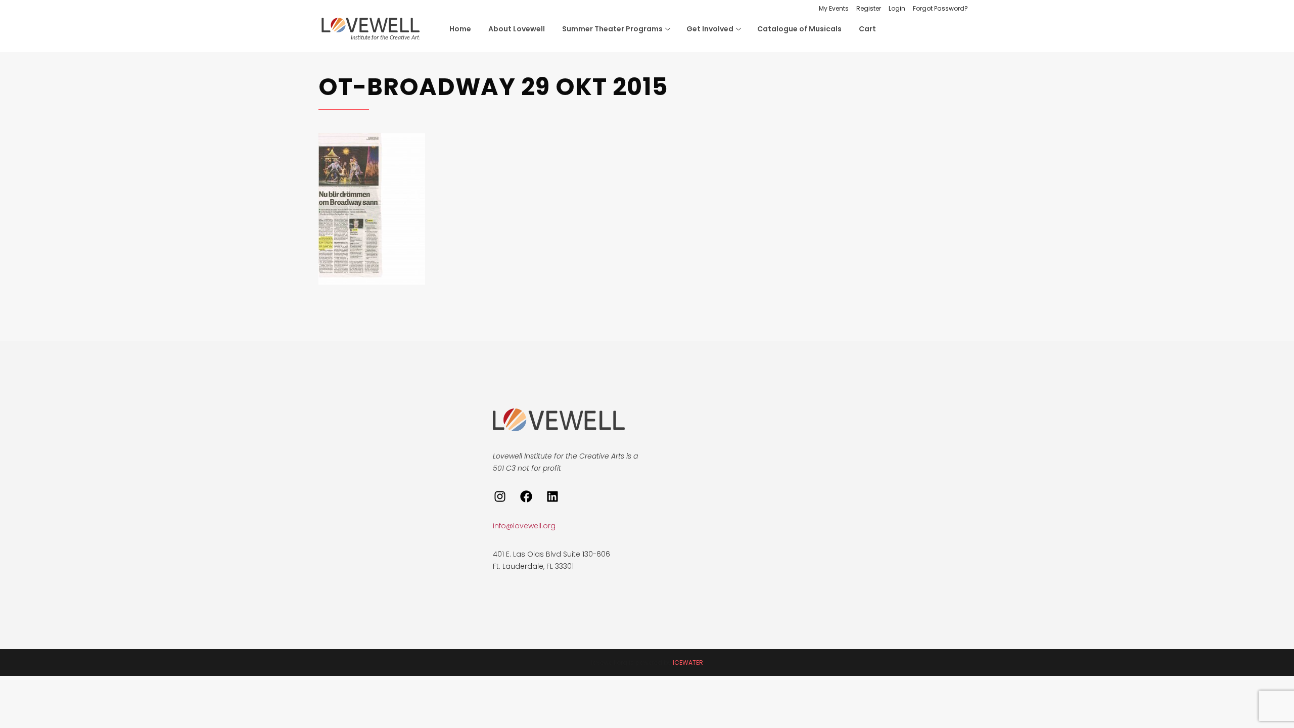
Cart (867, 29)
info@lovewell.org (524, 526)
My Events (834, 8)
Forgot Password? (940, 8)
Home (460, 29)
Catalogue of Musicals (799, 29)
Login (897, 8)
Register (868, 8)
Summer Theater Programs (612, 29)
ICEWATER (688, 662)
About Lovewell (516, 29)
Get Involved (709, 29)
